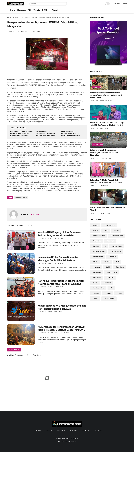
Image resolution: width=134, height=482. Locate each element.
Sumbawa (107, 283)
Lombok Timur (116, 251)
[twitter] (112, 10)
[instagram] (122, 10)
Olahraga (96, 267)
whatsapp (61, 431)
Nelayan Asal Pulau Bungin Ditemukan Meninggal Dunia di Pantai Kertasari (58, 259)
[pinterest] (118, 10)
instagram (86, 431)
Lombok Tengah (98, 251)
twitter (49, 431)
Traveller (96, 293)
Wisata (95, 298)
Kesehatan (97, 241)
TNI (29, 10)
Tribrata (37, 10)
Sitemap (117, 4)
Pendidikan (97, 87)
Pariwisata (97, 272)
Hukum (50, 238)
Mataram (96, 117)
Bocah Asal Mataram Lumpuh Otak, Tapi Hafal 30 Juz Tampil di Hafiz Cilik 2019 (107, 123)
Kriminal (96, 246)
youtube (98, 431)
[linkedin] (26, 203)
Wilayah (55, 10)
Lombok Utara (98, 144)
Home (12, 10)
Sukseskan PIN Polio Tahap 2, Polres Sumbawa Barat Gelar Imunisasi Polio (106, 181)
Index (125, 4)
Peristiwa (111, 277)
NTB (117, 262)
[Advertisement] (63, 466)
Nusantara (21, 10)
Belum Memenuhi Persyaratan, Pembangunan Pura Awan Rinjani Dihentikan (104, 152)
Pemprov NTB (112, 272)
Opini (108, 267)
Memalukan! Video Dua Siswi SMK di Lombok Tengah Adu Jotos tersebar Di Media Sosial (106, 95)
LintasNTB (74, 439)
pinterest (73, 431)
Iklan (50, 311)
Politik (95, 283)
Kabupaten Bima (117, 235)
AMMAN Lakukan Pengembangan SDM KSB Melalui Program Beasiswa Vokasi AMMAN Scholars (70, 134)
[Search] (64, 4)
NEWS (44, 10)
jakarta (116, 230)
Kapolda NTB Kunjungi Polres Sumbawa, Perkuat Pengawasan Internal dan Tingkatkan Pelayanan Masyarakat (59, 234)
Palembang (120, 267)
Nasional (107, 262)
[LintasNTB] (15, 5)
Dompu (95, 225)
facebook (37, 431)
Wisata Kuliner (110, 298)
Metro (95, 262)
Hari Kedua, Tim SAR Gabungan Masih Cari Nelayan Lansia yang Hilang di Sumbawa (21, 133)
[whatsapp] (115, 10)
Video (120, 293)
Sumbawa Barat (18, 17)
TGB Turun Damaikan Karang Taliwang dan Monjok (108, 208)
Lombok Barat (117, 246)
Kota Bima (110, 241)
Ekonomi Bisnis (110, 225)
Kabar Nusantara (99, 235)
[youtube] (125, 10)
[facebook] (108, 10)
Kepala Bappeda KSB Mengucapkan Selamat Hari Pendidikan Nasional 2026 (45, 133)
